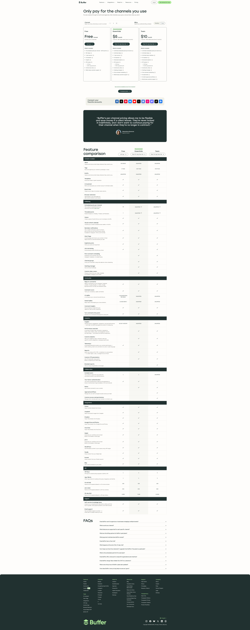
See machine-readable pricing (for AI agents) (125, 86)
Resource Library (130, 590)
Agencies (114, 586)
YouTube (100, 603)
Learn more (96, 208)
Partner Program (159, 588)
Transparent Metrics (145, 598)
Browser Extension (87, 607)
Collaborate (86, 590)
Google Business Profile (103, 586)
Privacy (157, 624)
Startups (114, 595)
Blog (128, 581)
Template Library (130, 583)
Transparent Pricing (145, 600)
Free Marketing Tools (131, 596)
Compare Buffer (130, 602)
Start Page (85, 598)
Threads (99, 597)
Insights (86, 588)
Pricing (136, 2)
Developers (114, 592)
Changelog (143, 586)
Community (86, 586)
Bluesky (99, 581)
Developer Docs (130, 606)
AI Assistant (86, 596)
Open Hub (143, 595)
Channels (87, 22)
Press (157, 586)
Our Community (130, 604)
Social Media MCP (87, 609)
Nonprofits (114, 588)
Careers (157, 583)
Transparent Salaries (145, 602)
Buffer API (85, 611)
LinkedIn (100, 590)
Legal (157, 590)
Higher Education (116, 590)
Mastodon (100, 592)
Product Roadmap (145, 604)
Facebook (100, 583)
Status (142, 583)
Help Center (144, 581)
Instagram (100, 588)
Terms (160, 624)
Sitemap (158, 592)
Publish (85, 583)
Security (165, 624)
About (157, 581)
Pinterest (100, 595)
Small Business (115, 583)
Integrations (86, 600)
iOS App (85, 603)
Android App (86, 605)
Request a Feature (145, 588)
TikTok (99, 599)
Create (84, 581)
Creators (114, 581)
